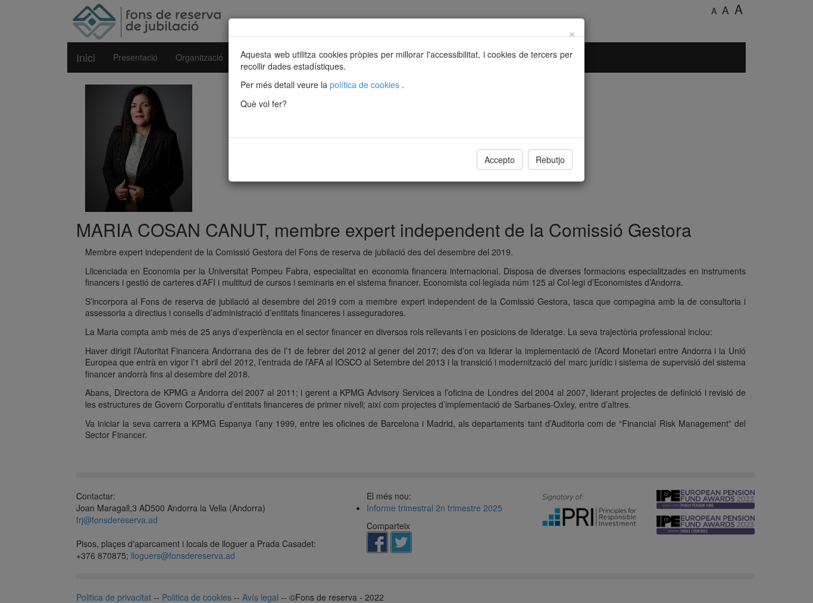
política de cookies (366, 84)
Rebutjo (550, 159)
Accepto (499, 159)
